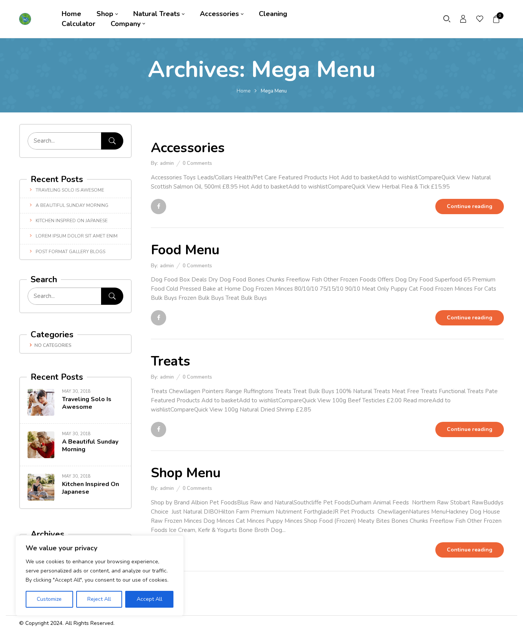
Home (243, 91)
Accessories (188, 148)
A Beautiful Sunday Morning (72, 205)
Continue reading (469, 206)
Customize (49, 599)
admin (167, 163)
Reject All (99, 599)
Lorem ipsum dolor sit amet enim (77, 236)
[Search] (112, 141)
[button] (496, 19)
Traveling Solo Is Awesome (70, 190)
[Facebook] (158, 206)
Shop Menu (186, 473)
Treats (170, 361)
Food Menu (185, 250)
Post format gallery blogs (70, 252)
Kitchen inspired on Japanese (72, 221)
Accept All (149, 599)
